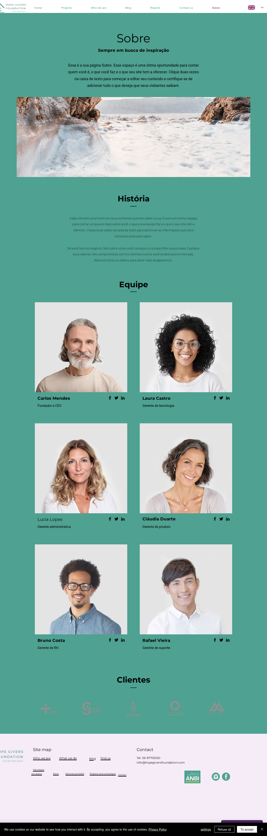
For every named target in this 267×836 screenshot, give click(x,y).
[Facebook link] (226, 777)
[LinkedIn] (122, 397)
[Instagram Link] (216, 777)
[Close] (261, 829)
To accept (247, 829)
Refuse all (224, 829)
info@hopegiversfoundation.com (161, 762)
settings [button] (206, 829)
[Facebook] (109, 397)
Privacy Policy (158, 829)
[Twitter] (116, 397)
